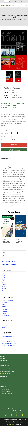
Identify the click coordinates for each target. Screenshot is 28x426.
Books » (2, 356)
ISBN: (5, 99)
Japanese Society (6, 339)
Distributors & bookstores (7, 393)
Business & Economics (7, 300)
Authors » (3, 358)
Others (3, 292)
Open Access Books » (9, 264)
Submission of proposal (7, 368)
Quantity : (3, 136)
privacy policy (11, 424)
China (3, 275)
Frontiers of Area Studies (8, 338)
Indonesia (4, 288)
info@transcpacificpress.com (8, 371)
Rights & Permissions (6, 401)
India (3, 290)
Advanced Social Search (8, 336)
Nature (3, 308)
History (3, 304)
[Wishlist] (19, 1)
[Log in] (12, 1)
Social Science (5, 315)
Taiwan (3, 279)
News (3, 383)
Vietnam (4, 284)
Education (4, 302)
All (2, 19)
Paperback (4, 325)
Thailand (4, 282)
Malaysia (4, 286)
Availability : (4, 130)
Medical (4, 306)
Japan (3, 273)
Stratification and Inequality (8, 345)
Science (4, 313)
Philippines (4, 281)
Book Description (5, 158)
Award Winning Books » (9, 261)
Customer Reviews (6, 161)
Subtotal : (3, 139)
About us (3, 379)
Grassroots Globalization (6, 242)
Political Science (6, 309)
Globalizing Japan (19, 242)
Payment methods (5, 389)
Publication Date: (6, 93)
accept (18, 424)
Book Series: (4, 110)
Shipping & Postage (6, 391)
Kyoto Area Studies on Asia (8, 341)
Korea (3, 277)
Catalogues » (4, 360)
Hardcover (4, 324)
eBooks (3, 327)
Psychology (4, 311)
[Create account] (16, 1)
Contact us (4, 381)
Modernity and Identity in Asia (9, 343)
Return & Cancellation (6, 399)
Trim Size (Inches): (6, 96)
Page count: (7, 90)
